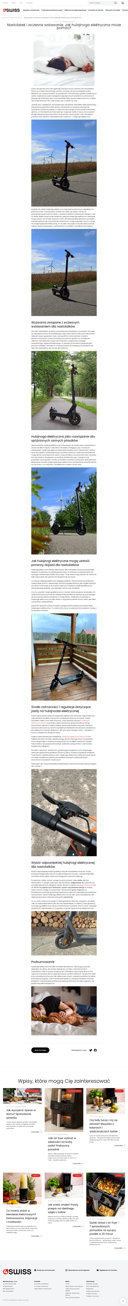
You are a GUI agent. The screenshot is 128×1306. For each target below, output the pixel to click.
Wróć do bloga (40, 1050)
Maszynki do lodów (112, 10)
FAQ (21, 3)
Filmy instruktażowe (92, 1286)
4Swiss (5, 3)
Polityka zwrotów (91, 1294)
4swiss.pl (5, 18)
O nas (67, 1284)
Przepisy (119, 1091)
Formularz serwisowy (41, 1286)
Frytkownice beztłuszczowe (51, 10)
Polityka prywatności (93, 1291)
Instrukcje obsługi (92, 1284)
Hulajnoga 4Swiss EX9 (84, 885)
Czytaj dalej (35, 1132)
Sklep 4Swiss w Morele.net (42, 1289)
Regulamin (89, 1289)
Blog (14, 3)
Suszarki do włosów (95, 10)
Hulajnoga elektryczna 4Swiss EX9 (75, 736)
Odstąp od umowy (92, 1296)
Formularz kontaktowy (41, 1284)
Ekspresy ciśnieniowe (31, 10)
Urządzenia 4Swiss (15, 18)
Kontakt (29, 3)
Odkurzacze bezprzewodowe (75, 10)
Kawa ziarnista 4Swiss (73, 1297)
